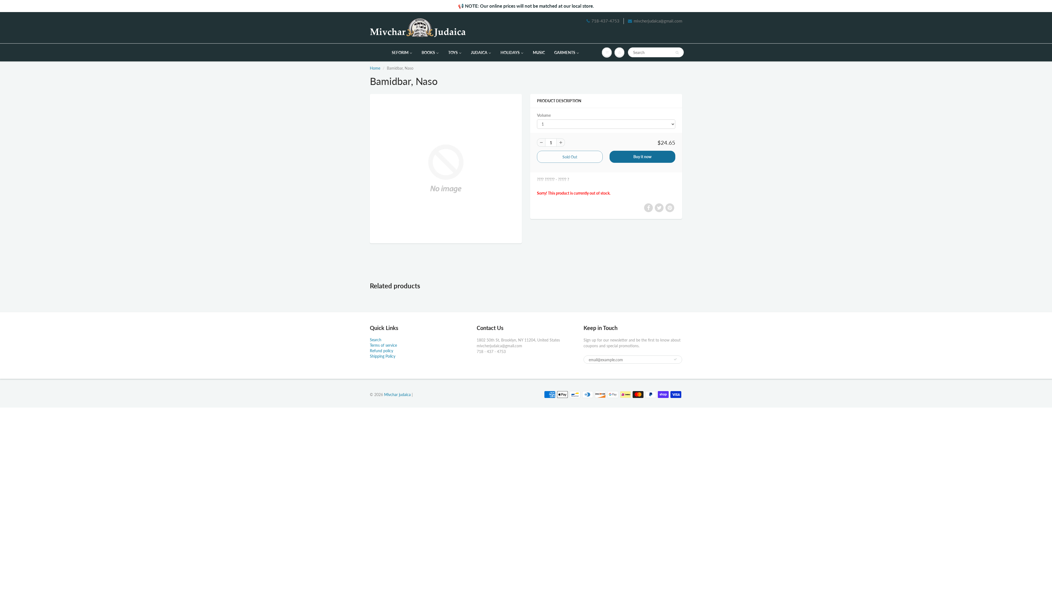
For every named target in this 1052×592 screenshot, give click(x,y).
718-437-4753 (605, 20)
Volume (544, 115)
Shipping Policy (382, 356)
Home (375, 68)
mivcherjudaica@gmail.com (658, 20)
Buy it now (642, 156)
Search (375, 339)
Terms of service (383, 345)
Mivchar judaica (397, 394)
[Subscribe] (675, 359)
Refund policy (381, 350)
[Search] (677, 52)
